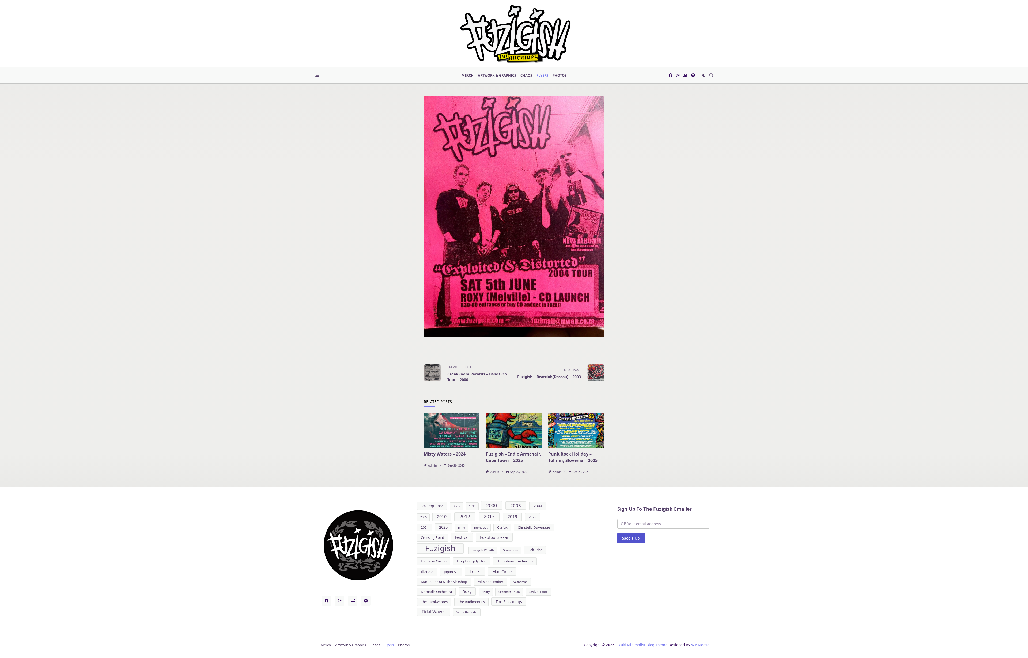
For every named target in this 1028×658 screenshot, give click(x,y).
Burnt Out (481, 527)
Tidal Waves (433, 612)
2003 (515, 505)
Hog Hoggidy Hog (471, 561)
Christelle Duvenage (534, 527)
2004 (538, 505)
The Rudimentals (471, 601)
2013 (489, 516)
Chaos (526, 75)
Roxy (467, 591)
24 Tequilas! (432, 505)
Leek (475, 571)
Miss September (490, 581)
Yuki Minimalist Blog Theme (643, 644)
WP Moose (700, 644)
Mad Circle (502, 571)
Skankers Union (509, 592)
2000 (491, 505)
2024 (424, 527)
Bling (461, 527)
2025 (443, 527)
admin (432, 465)
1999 (472, 506)
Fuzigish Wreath (483, 550)
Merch (468, 75)
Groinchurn (510, 550)
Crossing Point (432, 537)
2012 (464, 516)
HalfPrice (535, 549)
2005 (423, 517)
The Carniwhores (434, 601)
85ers (456, 506)
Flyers (542, 75)
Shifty (486, 592)
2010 (442, 517)
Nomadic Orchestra (436, 591)
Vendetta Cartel (467, 612)
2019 (512, 517)
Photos (559, 75)
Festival (461, 537)
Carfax (502, 527)
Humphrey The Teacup (515, 561)
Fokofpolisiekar (494, 537)
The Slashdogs (509, 601)
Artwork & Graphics (497, 75)
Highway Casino (434, 561)
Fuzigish (440, 548)
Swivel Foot (538, 591)
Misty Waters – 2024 (445, 454)
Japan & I (451, 571)
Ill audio (427, 571)
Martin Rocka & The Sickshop (444, 581)
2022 (532, 516)
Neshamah (520, 582)
